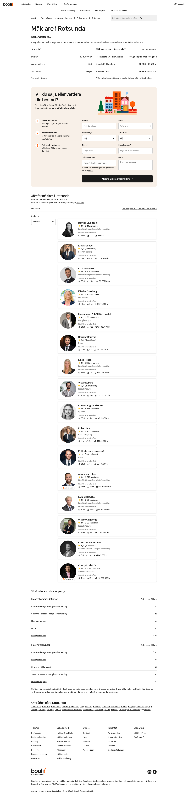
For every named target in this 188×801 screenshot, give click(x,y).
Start (33, 18)
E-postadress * (124, 145)
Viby (82, 706)
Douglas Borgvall (87, 337)
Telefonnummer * (89, 157)
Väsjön (34, 709)
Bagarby (131, 706)
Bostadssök (36, 733)
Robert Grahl (85, 428)
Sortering (35, 216)
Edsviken (97, 706)
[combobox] (125, 18)
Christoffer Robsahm (89, 542)
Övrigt (121, 157)
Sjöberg (42, 709)
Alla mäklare (62, 750)
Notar (33, 628)
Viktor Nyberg (85, 382)
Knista (124, 706)
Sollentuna (82, 18)
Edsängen (115, 706)
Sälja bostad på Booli (119, 10)
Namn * (85, 145)
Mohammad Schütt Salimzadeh (95, 314)
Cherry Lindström (87, 565)
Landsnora (135, 709)
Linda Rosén (85, 359)
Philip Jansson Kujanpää (91, 451)
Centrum (106, 706)
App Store (138, 737)
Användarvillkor (114, 733)
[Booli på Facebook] (155, 772)
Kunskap (34, 741)
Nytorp (148, 706)
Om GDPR (112, 741)
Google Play (138, 733)
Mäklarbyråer (100, 10)
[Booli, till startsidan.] (8, 4)
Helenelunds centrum (72, 709)
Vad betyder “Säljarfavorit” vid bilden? (139, 208)
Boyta (120, 120)
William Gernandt (87, 519)
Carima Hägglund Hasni (90, 405)
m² (150, 126)
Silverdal (140, 706)
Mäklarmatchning (68, 10)
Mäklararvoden (63, 754)
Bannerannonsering (39, 754)
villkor (90, 171)
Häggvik (75, 706)
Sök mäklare (85, 10)
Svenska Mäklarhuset (41, 667)
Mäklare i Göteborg (64, 737)
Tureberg (66, 706)
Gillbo (107, 709)
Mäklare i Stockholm (65, 733)
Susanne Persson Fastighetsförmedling (49, 613)
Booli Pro (35, 750)
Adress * (85, 120)
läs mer (80, 202)
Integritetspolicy (115, 737)
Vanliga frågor (88, 750)
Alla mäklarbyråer (64, 746)
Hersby (147, 709)
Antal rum (122, 133)
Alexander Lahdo (87, 474)
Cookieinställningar (116, 750)
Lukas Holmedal (86, 496)
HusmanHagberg (39, 621)
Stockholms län (64, 18)
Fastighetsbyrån (38, 635)
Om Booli (86, 733)
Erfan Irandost (85, 245)
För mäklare (36, 758)
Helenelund (56, 706)
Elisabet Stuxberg (87, 291)
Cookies (111, 746)
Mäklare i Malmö (63, 741)
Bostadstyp (87, 133)
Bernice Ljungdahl (87, 222)
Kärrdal (114, 709)
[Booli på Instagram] (149, 772)
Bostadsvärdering (38, 737)
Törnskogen (124, 709)
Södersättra (88, 709)
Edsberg (88, 706)
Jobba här (86, 741)
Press (84, 737)
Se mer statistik (149, 49)
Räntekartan (36, 746)
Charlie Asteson (86, 268)
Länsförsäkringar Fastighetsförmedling (49, 606)
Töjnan (58, 709)
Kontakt (85, 746)
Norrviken (99, 709)
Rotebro (46, 706)
